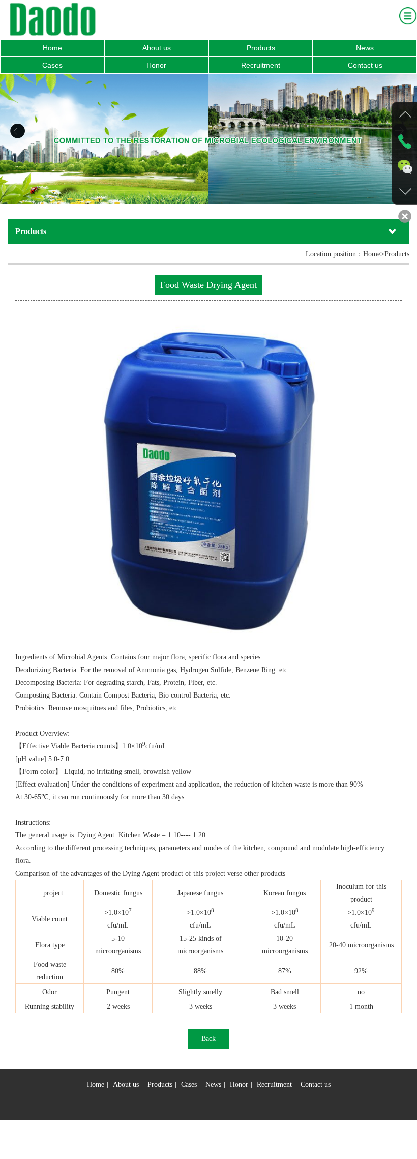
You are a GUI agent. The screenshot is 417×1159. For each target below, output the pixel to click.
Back (208, 1038)
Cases (52, 65)
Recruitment (260, 65)
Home (52, 48)
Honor (156, 65)
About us (156, 48)
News (365, 48)
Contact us (365, 65)
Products (261, 48)
